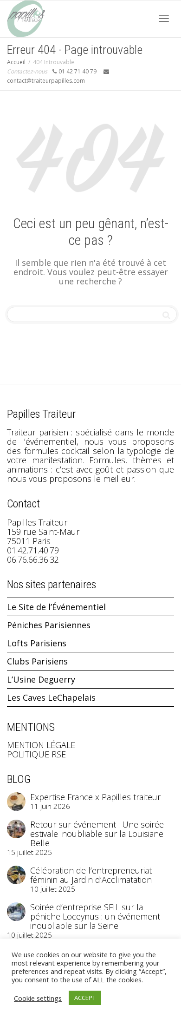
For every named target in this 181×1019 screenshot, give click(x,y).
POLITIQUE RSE (36, 754)
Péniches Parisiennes (48, 625)
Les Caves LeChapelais (51, 697)
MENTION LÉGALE (41, 744)
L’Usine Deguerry (41, 679)
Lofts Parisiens (36, 643)
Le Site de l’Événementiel (56, 606)
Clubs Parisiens (37, 661)
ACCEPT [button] (85, 997)
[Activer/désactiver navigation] (164, 18)
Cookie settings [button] (38, 998)
